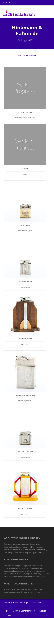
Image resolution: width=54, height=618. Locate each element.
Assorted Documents (25, 112)
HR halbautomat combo (25, 395)
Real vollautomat (25, 452)
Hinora (25, 169)
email (45, 592)
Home (7, 611)
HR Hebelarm (25, 225)
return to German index (27, 55)
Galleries (42, 611)
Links (9, 615)
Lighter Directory (28, 611)
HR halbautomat (25, 282)
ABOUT (15, 611)
